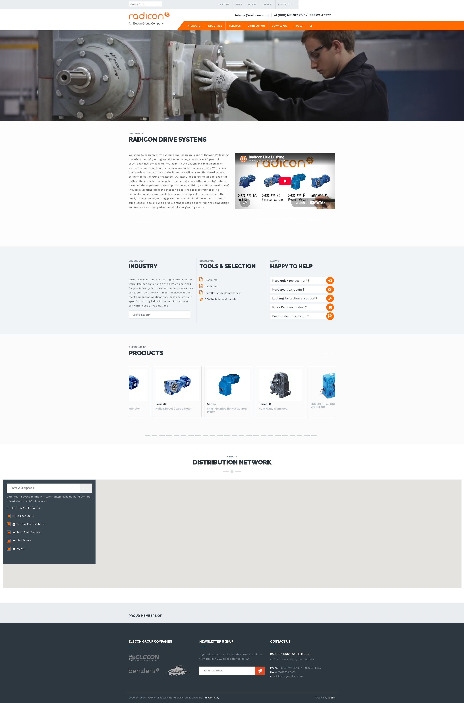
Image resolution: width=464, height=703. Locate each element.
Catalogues (212, 286)
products (193, 25)
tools (299, 25)
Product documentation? (290, 316)
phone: (274, 667)
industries (215, 25)
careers (267, 4)
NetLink (331, 697)
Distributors (23, 540)
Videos (252, 4)
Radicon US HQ (25, 515)
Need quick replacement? (290, 281)
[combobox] (145, 4)
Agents (20, 548)
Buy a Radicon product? (289, 307)
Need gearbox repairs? (288, 289)
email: (273, 676)
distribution (256, 25)
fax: (272, 672)
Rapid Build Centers (28, 532)
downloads (279, 25)
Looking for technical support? (294, 298)
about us (223, 4)
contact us (285, 4)
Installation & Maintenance (222, 293)
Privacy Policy (212, 697)
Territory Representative (30, 524)
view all (327, 353)
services (235, 25)
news (238, 4)
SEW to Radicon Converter (221, 299)
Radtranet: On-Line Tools (315, 4)
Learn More (144, 222)
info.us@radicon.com (252, 15)
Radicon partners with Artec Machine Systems (285, 219)
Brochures (211, 279)
